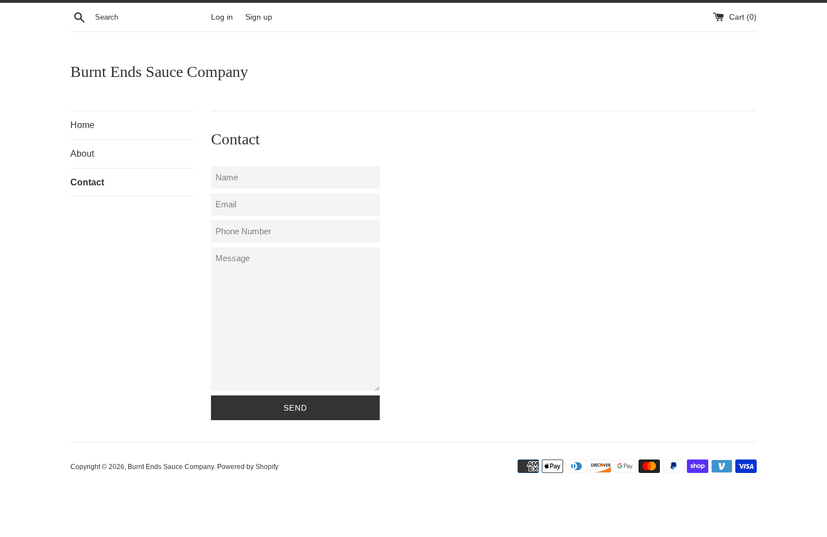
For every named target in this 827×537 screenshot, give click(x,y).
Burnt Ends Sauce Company (159, 71)
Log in (222, 17)
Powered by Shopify (247, 467)
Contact (87, 182)
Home (82, 125)
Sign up (258, 17)
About (82, 153)
